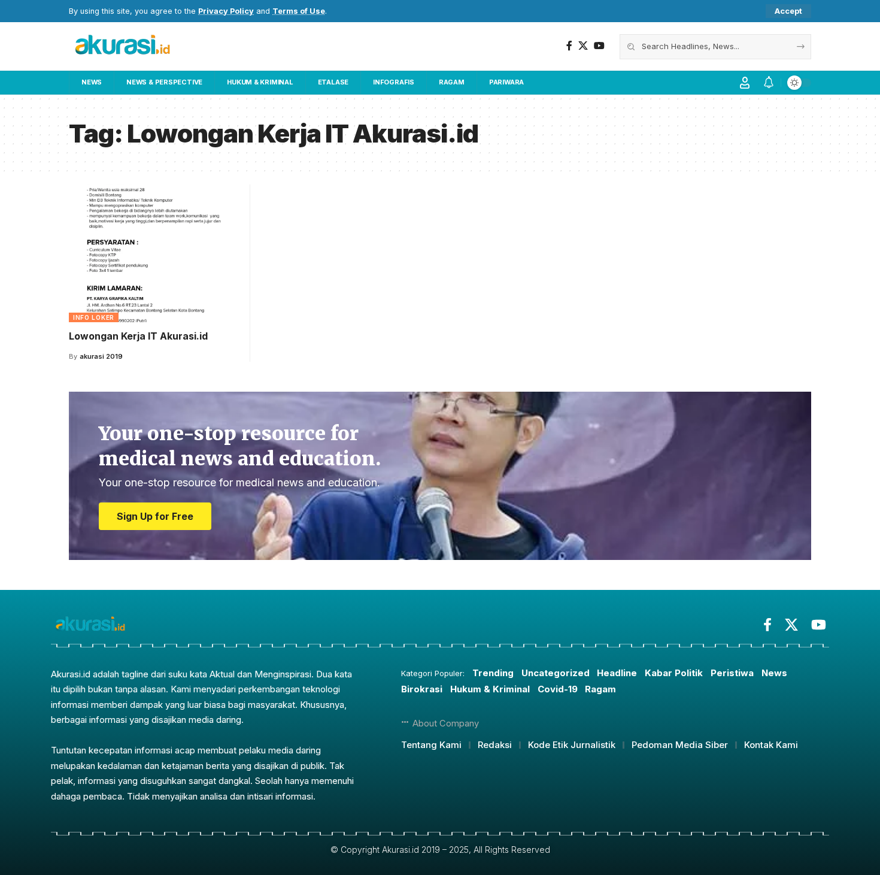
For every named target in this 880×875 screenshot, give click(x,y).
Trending (493, 673)
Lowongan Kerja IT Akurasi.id (138, 336)
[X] (583, 46)
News (774, 673)
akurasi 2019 (101, 356)
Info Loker (93, 317)
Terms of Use (298, 11)
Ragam (600, 689)
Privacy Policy (226, 11)
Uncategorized (555, 673)
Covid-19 (558, 689)
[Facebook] (569, 46)
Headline (617, 673)
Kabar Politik (674, 673)
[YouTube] (599, 46)
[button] (788, 11)
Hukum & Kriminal (490, 689)
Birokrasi (421, 689)
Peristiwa (732, 673)
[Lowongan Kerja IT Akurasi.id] (155, 253)
